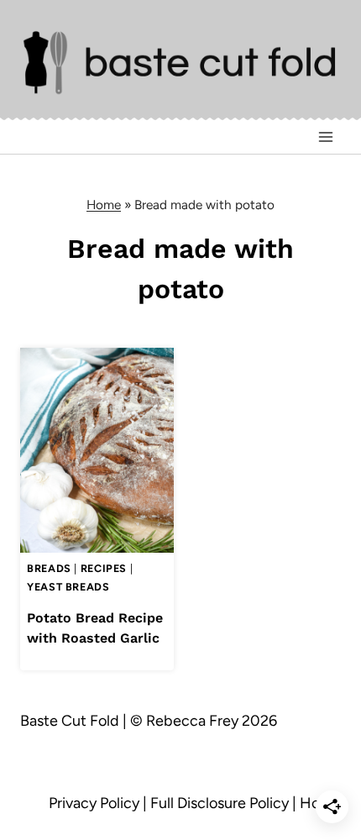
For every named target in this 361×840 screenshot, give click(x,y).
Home (103, 205)
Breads (49, 568)
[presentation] (97, 450)
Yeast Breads (68, 586)
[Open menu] (325, 137)
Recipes (104, 568)
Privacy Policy (94, 803)
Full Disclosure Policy (219, 803)
